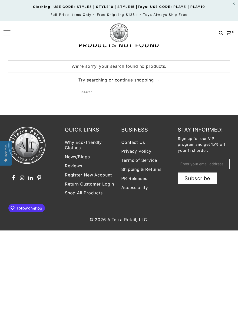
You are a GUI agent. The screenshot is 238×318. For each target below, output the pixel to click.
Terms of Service (139, 160)
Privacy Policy (136, 151)
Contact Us (133, 142)
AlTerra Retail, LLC (127, 219)
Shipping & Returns (141, 169)
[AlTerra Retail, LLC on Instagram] (22, 178)
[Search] (221, 32)
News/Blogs (77, 156)
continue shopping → (137, 80)
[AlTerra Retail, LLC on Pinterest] (39, 178)
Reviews (73, 165)
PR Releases (134, 178)
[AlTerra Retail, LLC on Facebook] (13, 178)
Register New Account (88, 175)
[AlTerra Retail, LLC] (119, 32)
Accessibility (134, 187)
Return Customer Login (89, 184)
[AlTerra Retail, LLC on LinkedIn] (30, 178)
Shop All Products (84, 192)
